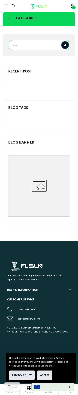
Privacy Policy (22, 375)
